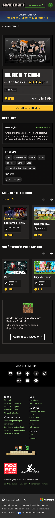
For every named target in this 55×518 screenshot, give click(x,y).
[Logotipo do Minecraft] (13, 5)
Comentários (34, 417)
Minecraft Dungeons (11, 406)
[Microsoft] (47, 499)
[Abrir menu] (50, 5)
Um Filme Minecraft (11, 433)
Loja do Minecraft (36, 403)
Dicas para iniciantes (37, 411)
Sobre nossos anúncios (40, 509)
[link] (10, 373)
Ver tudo (6, 199)
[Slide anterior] (43, 199)
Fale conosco (34, 427)
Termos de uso (7, 509)
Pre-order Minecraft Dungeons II (26, 18)
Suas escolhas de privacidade (33, 513)
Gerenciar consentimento (38, 484)
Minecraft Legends (11, 410)
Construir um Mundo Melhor (14, 430)
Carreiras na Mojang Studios (14, 427)
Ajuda (32, 414)
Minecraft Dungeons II (12, 403)
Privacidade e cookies (10, 505)
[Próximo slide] (51, 199)
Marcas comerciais (22, 509)
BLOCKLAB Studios (17, 82)
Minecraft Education (11, 413)
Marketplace (12, 26)
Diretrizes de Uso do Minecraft (15, 484)
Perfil (31, 435)
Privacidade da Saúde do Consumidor (34, 505)
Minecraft (7, 400)
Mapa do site (34, 421)
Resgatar (33, 438)
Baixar (32, 424)
